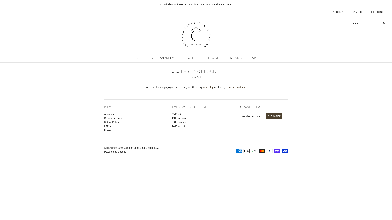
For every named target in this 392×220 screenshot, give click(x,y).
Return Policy (111, 122)
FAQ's (107, 126)
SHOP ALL (255, 57)
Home (193, 77)
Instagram (180, 122)
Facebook (180, 118)
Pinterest (180, 126)
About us (109, 114)
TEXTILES (191, 57)
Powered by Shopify (115, 151)
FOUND (133, 57)
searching (208, 87)
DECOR (234, 57)
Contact (108, 130)
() (357, 12)
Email (178, 114)
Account (339, 12)
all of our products (235, 87)
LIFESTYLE (214, 57)
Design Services (113, 118)
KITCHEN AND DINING (161, 57)
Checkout (376, 12)
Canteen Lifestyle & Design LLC (141, 148)
